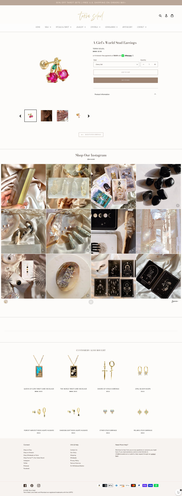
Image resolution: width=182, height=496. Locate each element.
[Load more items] (91, 301)
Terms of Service (75, 463)
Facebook (26, 468)
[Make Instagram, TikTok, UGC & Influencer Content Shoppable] (174, 301)
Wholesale (73, 458)
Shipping (73, 455)
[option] (31, 115)
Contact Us (73, 450)
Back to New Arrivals (93, 134)
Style (95, 60)
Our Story (73, 452)
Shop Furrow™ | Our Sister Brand (34, 458)
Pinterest (26, 466)
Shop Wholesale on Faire (31, 455)
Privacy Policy (74, 460)
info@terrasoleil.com (121, 454)
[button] (23, 186)
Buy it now (126, 80)
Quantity (143, 60)
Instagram (27, 460)
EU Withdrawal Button (77, 466)
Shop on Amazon (29, 452)
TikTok (25, 463)
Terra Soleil (32, 490)
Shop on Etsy (28, 450)
